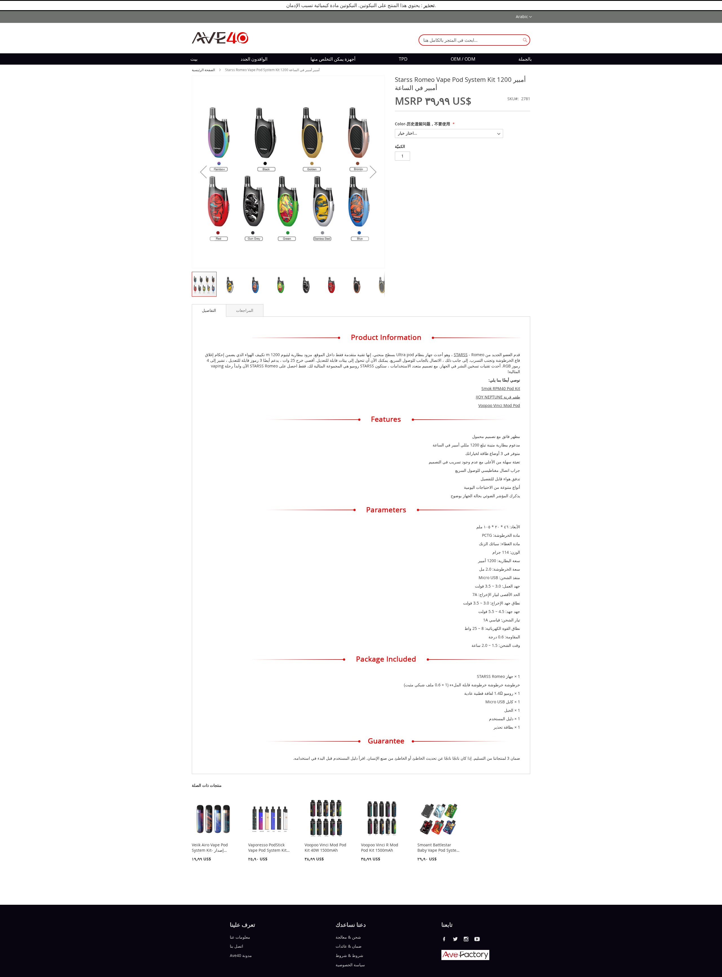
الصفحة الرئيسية (203, 69)
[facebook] (444, 938)
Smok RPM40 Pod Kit (500, 388)
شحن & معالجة (348, 936)
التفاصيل (209, 310)
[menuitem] (194, 59)
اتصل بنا (236, 946)
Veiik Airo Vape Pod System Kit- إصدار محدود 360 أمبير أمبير (210, 850)
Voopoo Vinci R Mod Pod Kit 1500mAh (379, 847)
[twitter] (455, 938)
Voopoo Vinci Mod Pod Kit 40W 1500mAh (325, 847)
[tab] (209, 310)
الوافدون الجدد (254, 59)
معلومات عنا (240, 936)
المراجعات (244, 310)
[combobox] (474, 40)
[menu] (361, 59)
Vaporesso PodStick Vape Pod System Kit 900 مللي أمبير (267, 850)
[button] (524, 17)
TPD (403, 59)
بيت (193, 59)
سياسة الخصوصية (350, 964)
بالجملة (525, 59)
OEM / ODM (463, 59)
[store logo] (220, 37)
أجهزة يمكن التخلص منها (333, 59)
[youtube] (477, 938)
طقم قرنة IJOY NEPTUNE (498, 397)
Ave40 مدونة (241, 955)
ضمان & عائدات (349, 946)
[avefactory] (465, 958)
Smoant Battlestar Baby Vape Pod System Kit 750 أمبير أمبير (438, 850)
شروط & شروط (349, 955)
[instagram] (466, 938)
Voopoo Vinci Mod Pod (499, 405)
